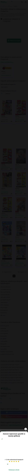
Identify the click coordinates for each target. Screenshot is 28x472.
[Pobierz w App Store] (14, 465)
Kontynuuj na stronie (14, 470)
